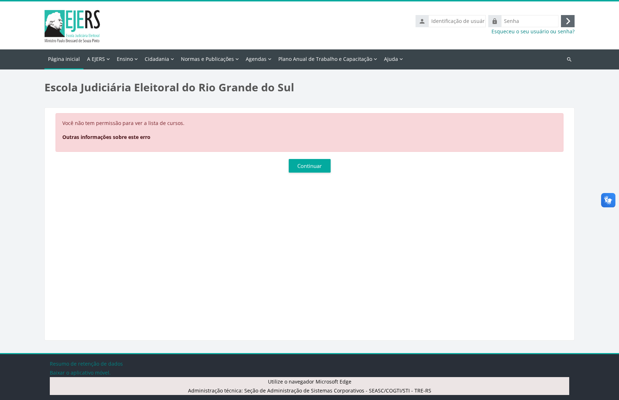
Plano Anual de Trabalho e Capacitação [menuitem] (325, 59)
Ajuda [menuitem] (391, 59)
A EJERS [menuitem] (96, 59)
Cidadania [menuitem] (157, 59)
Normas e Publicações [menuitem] (207, 59)
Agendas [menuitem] (256, 59)
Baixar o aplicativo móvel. (80, 372)
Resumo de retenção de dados (86, 363)
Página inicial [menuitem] (64, 59)
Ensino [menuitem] (125, 59)
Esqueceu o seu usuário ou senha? (533, 31)
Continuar (309, 165)
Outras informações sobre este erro (106, 137)
